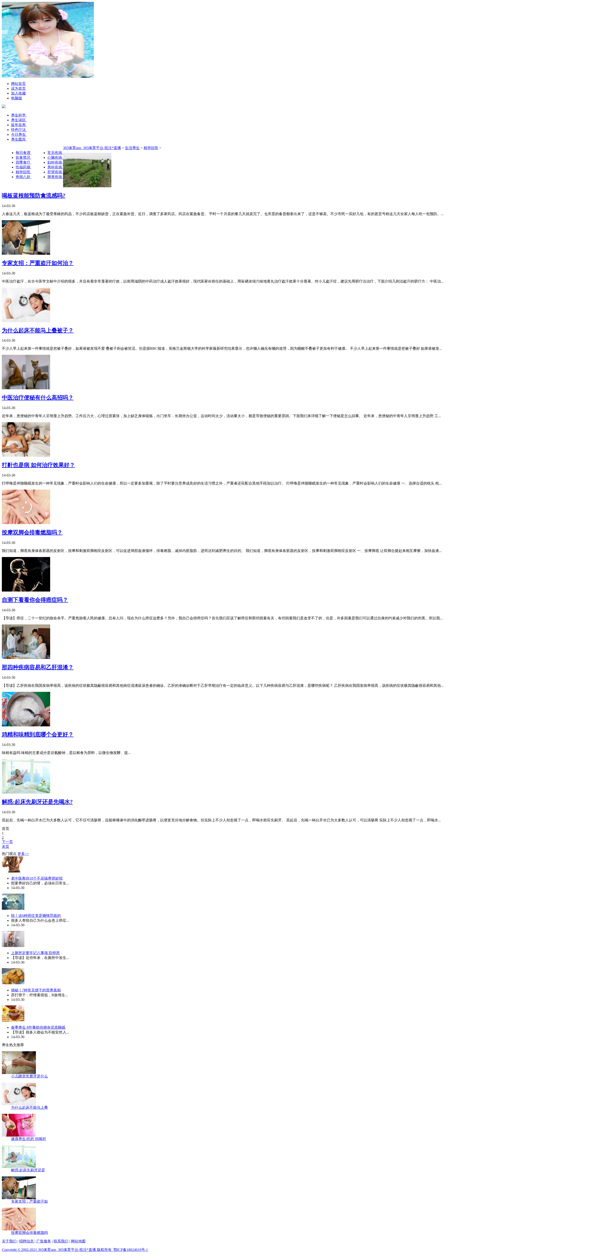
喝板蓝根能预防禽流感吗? (33, 196)
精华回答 (23, 172)
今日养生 (19, 134)
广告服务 (43, 1241)
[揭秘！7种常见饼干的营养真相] (13, 983)
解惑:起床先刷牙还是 (28, 1170)
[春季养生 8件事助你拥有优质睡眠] (13, 1020)
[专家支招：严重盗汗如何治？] (26, 253)
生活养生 (132, 148)
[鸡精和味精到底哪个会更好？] (26, 725)
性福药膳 (23, 167)
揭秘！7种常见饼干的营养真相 (36, 990)
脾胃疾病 (55, 177)
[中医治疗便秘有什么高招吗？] (26, 388)
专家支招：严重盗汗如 (29, 1201)
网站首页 (18, 84)
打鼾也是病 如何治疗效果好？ (38, 465)
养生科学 (19, 115)
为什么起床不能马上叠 (29, 1107)
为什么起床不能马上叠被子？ (38, 330)
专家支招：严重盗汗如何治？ (38, 263)
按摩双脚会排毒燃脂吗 (29, 1233)
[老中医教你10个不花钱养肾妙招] (13, 871)
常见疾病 (55, 153)
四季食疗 (23, 162)
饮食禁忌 (23, 157)
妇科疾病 (55, 162)
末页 (5, 847)
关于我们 (9, 1241)
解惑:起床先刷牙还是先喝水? (37, 802)
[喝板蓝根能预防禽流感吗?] (87, 186)
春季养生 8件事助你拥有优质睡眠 (38, 1027)
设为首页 (18, 88)
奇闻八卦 (23, 177)
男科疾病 (55, 167)
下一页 (7, 842)
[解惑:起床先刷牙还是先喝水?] (26, 792)
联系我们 (61, 1241)
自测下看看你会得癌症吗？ (35, 600)
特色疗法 (19, 130)
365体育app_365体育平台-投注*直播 (92, 148)
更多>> (23, 854)
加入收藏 (18, 93)
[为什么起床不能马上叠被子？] (26, 321)
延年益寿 (19, 125)
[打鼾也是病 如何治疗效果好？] (26, 455)
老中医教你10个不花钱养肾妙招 (37, 878)
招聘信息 (26, 1241)
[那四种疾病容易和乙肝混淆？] (26, 658)
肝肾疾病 (55, 172)
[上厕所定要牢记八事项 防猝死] (13, 946)
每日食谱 (23, 153)
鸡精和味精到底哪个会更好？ (38, 734)
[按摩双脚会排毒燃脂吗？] (26, 523)
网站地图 (78, 1241)
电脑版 (16, 98)
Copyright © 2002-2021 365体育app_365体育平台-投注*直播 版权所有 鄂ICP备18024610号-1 (75, 1250)
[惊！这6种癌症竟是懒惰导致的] (13, 908)
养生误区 (19, 120)
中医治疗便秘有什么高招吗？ (38, 398)
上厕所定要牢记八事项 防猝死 (35, 953)
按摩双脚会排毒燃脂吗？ (32, 532)
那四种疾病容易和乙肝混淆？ (38, 667)
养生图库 (19, 139)
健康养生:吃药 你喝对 (28, 1139)
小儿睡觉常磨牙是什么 (29, 1076)
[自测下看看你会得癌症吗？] (26, 590)
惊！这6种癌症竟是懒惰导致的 (36, 916)
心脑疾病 (55, 157)
